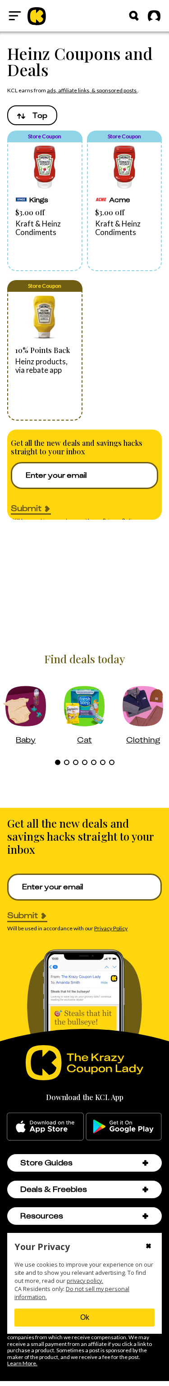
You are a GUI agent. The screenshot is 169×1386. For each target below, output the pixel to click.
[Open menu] (15, 16)
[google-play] (123, 1127)
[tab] (57, 762)
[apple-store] (45, 1127)
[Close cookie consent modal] (148, 1247)
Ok (84, 1317)
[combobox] (32, 115)
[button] (44, 201)
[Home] (36, 15)
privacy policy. (85, 1281)
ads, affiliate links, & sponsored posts (92, 90)
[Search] (134, 15)
